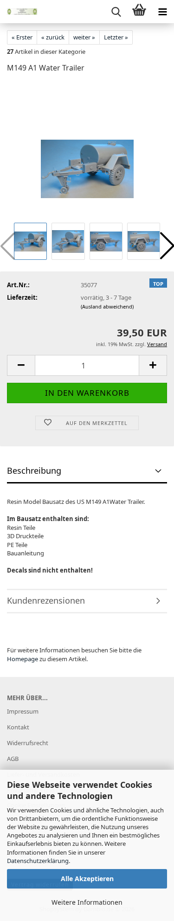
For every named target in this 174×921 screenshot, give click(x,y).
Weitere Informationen (87, 902)
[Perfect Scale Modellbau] (18, 11)
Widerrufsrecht (27, 743)
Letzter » (116, 37)
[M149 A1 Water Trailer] (87, 150)
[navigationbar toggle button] (162, 11)
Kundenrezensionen (46, 600)
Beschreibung (34, 470)
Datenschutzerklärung (38, 861)
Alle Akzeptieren (87, 878)
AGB (13, 758)
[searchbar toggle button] (116, 11)
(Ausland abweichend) (107, 306)
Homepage (22, 659)
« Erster (22, 37)
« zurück (52, 37)
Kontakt (18, 727)
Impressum (23, 711)
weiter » (84, 37)
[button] (21, 365)
